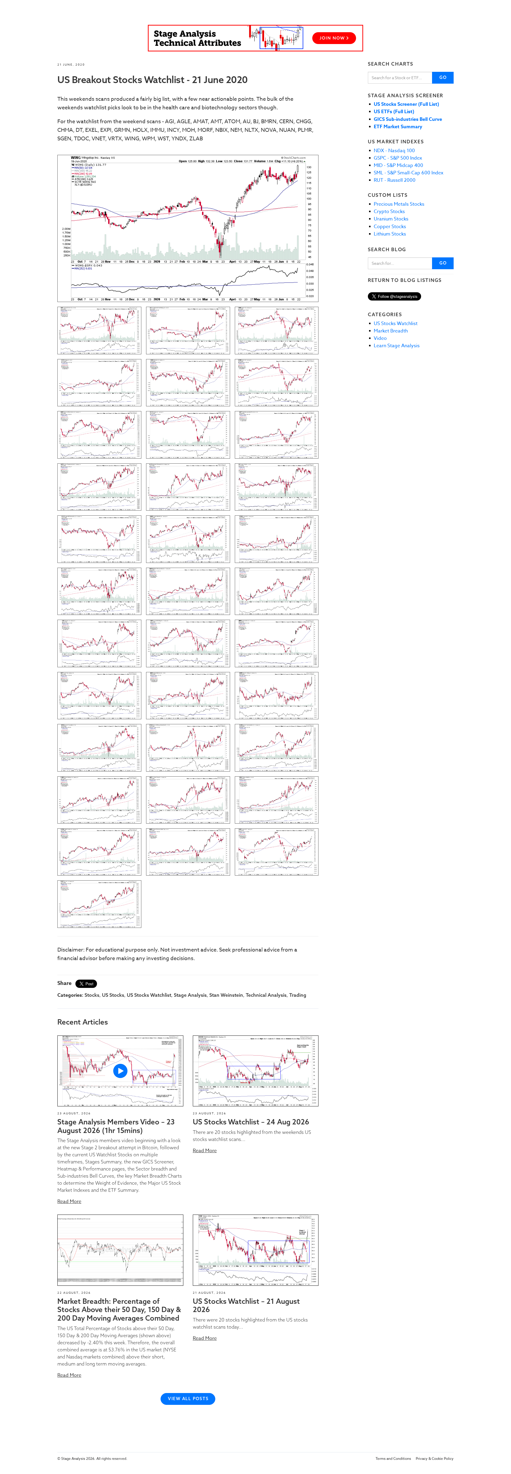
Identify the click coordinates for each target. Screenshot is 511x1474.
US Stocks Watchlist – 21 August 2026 (246, 1305)
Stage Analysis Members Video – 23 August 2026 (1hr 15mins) (116, 1126)
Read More (69, 1201)
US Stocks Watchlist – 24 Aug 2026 (251, 1121)
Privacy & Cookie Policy (435, 1458)
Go (443, 77)
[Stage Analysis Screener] (255, 38)
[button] (120, 1070)
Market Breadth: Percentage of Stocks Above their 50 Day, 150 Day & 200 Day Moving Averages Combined (119, 1310)
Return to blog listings (405, 280)
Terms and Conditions (393, 1458)
